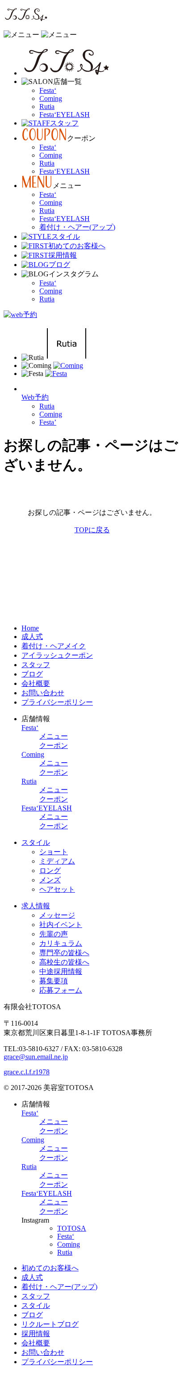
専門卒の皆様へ (64, 952)
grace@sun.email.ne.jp (36, 1057)
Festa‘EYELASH (64, 114)
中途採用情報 (60, 971)
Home (30, 628)
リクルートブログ (50, 1324)
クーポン (53, 745)
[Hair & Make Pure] (26, 19)
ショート (53, 852)
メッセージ (57, 915)
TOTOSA (71, 1228)
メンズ (50, 880)
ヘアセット (57, 889)
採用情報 (35, 1333)
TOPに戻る (92, 530)
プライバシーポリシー (57, 702)
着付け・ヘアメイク (53, 646)
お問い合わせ (42, 693)
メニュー (53, 736)
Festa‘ (47, 90)
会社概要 (35, 683)
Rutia (46, 106)
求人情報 (35, 906)
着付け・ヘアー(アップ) (77, 227)
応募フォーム (60, 990)
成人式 (32, 636)
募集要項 (53, 981)
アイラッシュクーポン (57, 655)
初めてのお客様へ (50, 1268)
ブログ (32, 674)
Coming (50, 98)
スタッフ (35, 664)
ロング (50, 870)
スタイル (35, 842)
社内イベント (60, 924)
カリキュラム (60, 943)
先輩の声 (53, 934)
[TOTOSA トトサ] (66, 73)
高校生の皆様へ (64, 962)
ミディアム (57, 861)
